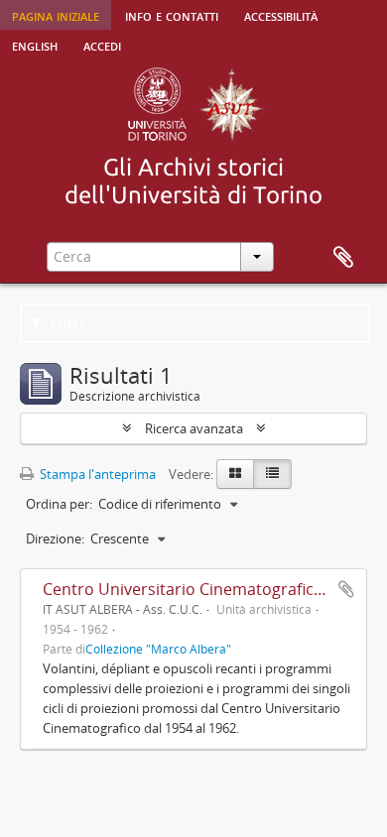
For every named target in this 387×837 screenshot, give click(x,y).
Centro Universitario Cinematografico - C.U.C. (211, 589)
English (35, 45)
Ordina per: (59, 504)
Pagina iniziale (55, 15)
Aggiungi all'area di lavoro (346, 589)
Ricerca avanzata (194, 428)
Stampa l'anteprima (96, 474)
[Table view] (272, 474)
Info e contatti (171, 15)
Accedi (102, 45)
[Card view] (235, 474)
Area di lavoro (343, 258)
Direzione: (55, 538)
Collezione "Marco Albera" (158, 649)
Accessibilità (281, 15)
